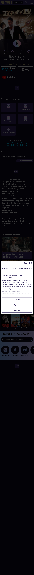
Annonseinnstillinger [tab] (25, 268)
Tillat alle (17, 299)
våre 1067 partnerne (12, 278)
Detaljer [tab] (13, 268)
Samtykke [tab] (5, 268)
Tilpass (16, 305)
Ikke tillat (17, 310)
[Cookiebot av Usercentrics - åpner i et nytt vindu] (24, 263)
